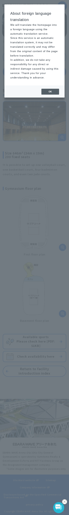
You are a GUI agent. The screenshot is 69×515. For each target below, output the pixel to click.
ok (50, 91)
